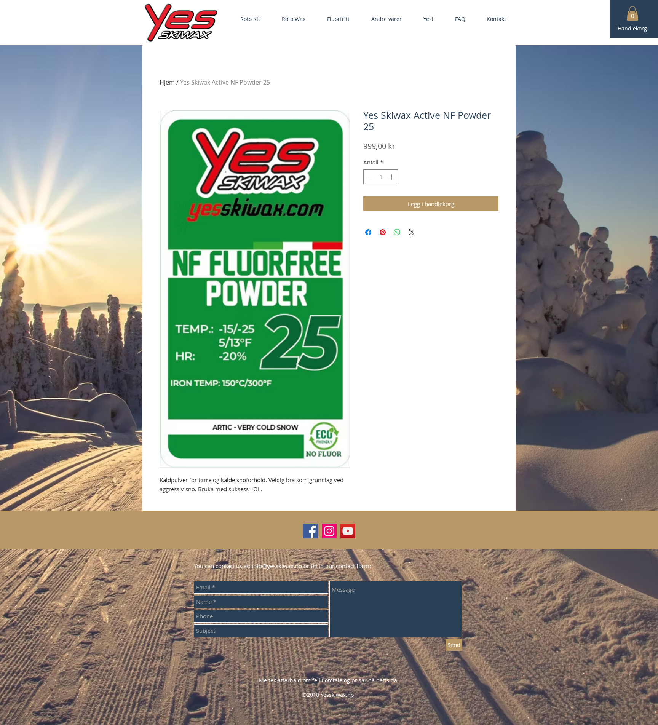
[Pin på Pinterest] (382, 232)
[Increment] (392, 177)
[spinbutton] (381, 177)
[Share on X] (411, 232)
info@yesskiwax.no (277, 566)
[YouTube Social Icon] (347, 531)
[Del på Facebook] (368, 232)
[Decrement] (369, 177)
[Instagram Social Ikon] (329, 531)
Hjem (167, 82)
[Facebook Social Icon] (310, 531)
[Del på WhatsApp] (397, 232)
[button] (632, 13)
